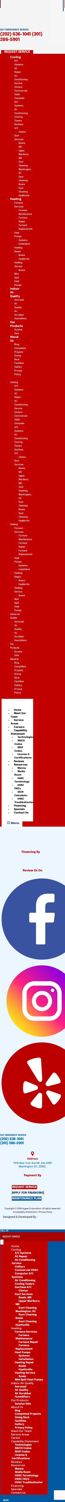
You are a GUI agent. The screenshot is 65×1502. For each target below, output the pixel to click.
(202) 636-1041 (15, 34)
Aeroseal (19, 300)
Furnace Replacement (25, 227)
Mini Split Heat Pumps (18, 279)
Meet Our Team (18, 715)
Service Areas (17, 722)
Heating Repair (18, 249)
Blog (16, 344)
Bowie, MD (22, 145)
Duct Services (19, 137)
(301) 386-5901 (12, 1143)
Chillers (18, 87)
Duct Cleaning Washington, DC (25, 167)
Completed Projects (20, 350)
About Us (14, 339)
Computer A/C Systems (22, 1275)
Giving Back (17, 357)
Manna (22, 768)
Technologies (26, 737)
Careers (19, 727)
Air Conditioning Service (21, 80)
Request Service (11, 1236)
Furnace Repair (23, 219)
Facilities (19, 363)
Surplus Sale (18, 331)
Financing (20, 805)
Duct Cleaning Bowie (23, 180)
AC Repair (17, 70)
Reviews (19, 761)
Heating (15, 199)
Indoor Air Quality (15, 292)
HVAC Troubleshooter (23, 801)
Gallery (18, 367)
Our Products (16, 324)
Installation (24, 244)
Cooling (15, 57)
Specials (19, 809)
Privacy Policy (18, 372)
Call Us (4, 1230)
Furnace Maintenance (25, 212)
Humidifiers (20, 318)
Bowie (22, 255)
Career (15, 1437)
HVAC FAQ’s (19, 787)
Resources (20, 764)
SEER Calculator (20, 794)
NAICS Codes (19, 742)
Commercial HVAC (20, 92)
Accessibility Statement (25, 1212)
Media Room (19, 773)
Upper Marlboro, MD (24, 154)
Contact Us (21, 812)
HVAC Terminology (22, 780)
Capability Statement (19, 732)
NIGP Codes (18, 749)
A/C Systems (18, 62)
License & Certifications (23, 756)
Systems (23, 240)
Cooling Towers (18, 119)
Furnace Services (19, 205)
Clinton (22, 132)
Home (17, 710)
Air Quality (17, 305)
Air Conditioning (21, 111)
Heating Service (18, 264)
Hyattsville (24, 259)
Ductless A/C (18, 126)
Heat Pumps (18, 234)
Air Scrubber (19, 313)
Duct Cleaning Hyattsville (24, 192)
